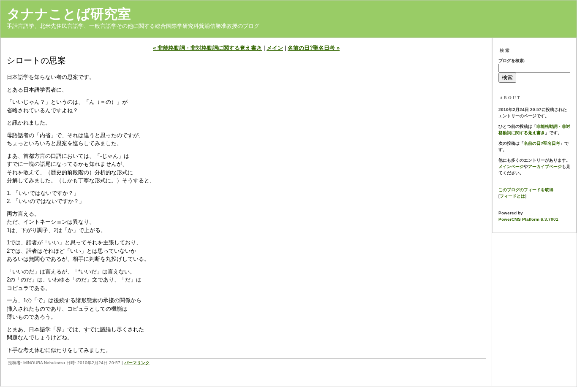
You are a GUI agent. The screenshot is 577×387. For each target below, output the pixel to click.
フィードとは (512, 196)
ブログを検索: (511, 60)
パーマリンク (137, 362)
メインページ (511, 166)
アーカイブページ (545, 166)
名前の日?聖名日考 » (314, 48)
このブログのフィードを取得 (525, 189)
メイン (275, 48)
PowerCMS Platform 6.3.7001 (528, 219)
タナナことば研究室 (69, 14)
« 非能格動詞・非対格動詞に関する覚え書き (207, 48)
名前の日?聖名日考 (542, 143)
